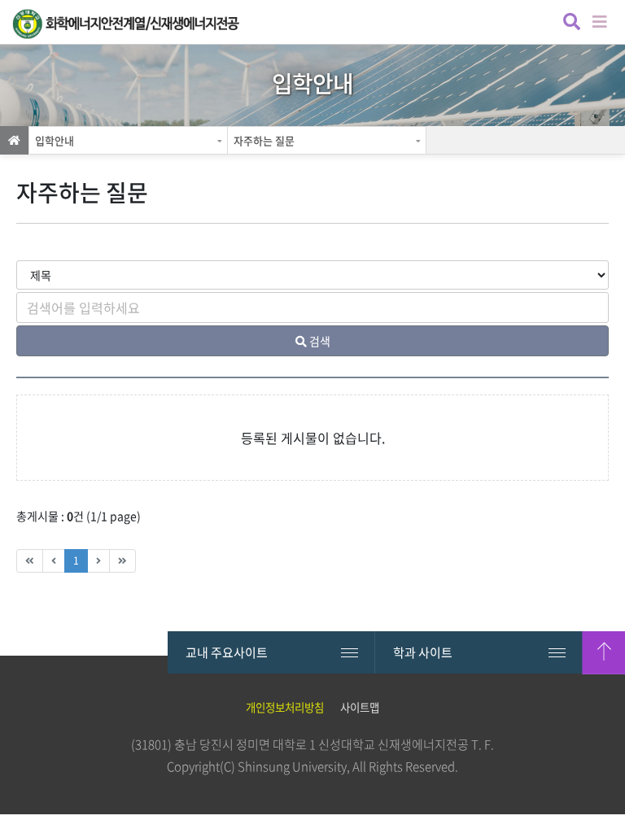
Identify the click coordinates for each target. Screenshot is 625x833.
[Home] (14, 140)
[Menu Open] (600, 20)
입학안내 (54, 140)
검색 (570, 23)
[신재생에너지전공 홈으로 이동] (125, 24)
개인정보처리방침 (285, 707)
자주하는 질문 (264, 140)
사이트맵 (359, 707)
